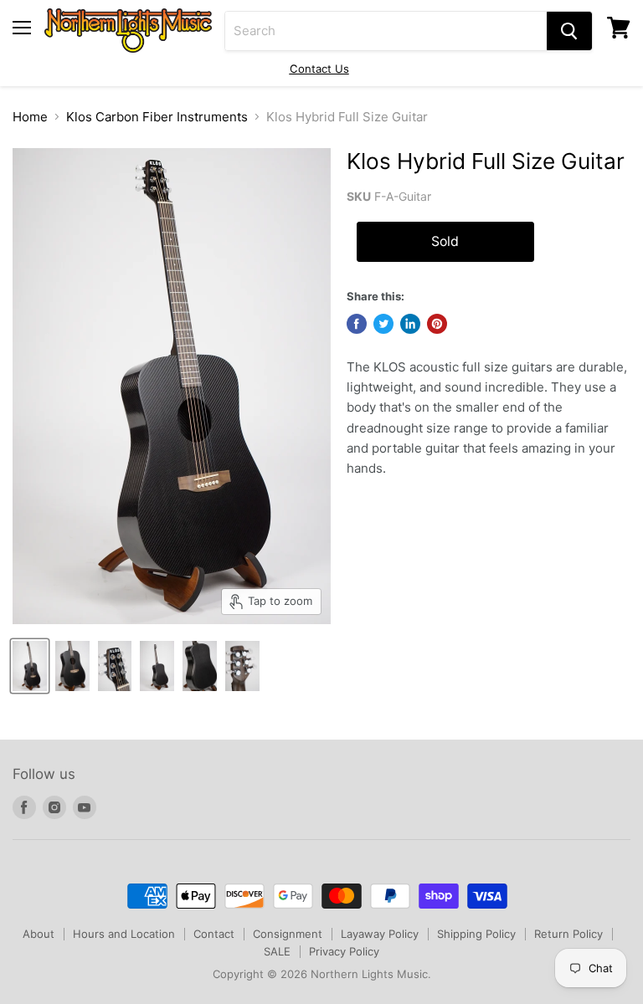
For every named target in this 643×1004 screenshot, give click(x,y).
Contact (213, 933)
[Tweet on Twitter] (383, 324)
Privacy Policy (344, 951)
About (38, 933)
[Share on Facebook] (357, 324)
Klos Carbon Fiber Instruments (157, 117)
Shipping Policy (476, 933)
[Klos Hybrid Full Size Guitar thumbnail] (30, 666)
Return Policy (568, 933)
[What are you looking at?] (569, 31)
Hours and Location (124, 933)
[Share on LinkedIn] (410, 324)
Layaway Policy (380, 933)
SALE (277, 951)
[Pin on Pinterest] (437, 324)
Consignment (287, 933)
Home (30, 117)
